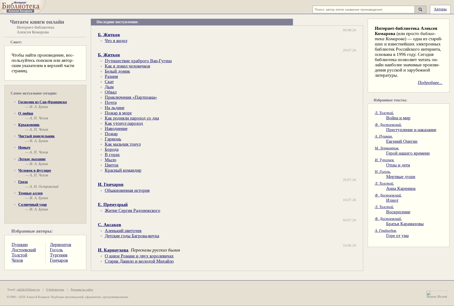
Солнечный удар (32, 204)
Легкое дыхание (32, 159)
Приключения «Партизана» (131, 97)
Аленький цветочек (123, 230)
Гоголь (56, 249)
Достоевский (24, 249)
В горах (112, 154)
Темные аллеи (30, 193)
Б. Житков (109, 34)
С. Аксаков (109, 224)
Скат (109, 81)
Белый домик (117, 71)
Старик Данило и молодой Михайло (139, 261)
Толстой (19, 254)
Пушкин (20, 244)
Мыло (110, 159)
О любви (25, 113)
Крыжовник (28, 124)
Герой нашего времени (402, 151)
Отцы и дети (392, 162)
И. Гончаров (110, 184)
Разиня (111, 76)
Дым (109, 86)
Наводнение (116, 128)
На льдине (114, 107)
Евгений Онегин (396, 139)
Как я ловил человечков (127, 65)
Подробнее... (430, 82)
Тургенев (58, 254)
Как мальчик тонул (123, 144)
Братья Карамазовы (399, 221)
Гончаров (59, 260)
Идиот (388, 198)
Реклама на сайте (82, 289)
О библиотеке (55, 289)
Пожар (111, 133)
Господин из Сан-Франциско (42, 102)
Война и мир (392, 115)
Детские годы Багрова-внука (132, 235)
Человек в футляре (34, 170)
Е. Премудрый (113, 204)
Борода (111, 149)
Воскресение (392, 209)
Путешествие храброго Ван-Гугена (138, 60)
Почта (111, 102)
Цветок (111, 164)
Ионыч (24, 147)
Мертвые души (395, 174)
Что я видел (116, 40)
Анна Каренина (395, 186)
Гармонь (113, 138)
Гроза (23, 182)
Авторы (440, 9)
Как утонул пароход (124, 123)
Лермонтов (60, 244)
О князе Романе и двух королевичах (139, 255)
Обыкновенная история (127, 190)
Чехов (17, 260)
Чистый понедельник (36, 136)
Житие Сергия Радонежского (132, 210)
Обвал (111, 92)
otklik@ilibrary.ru (28, 289)
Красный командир (123, 170)
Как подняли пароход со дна (132, 118)
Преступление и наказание (405, 127)
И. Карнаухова (113, 250)
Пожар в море (118, 112)
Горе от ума (392, 233)
